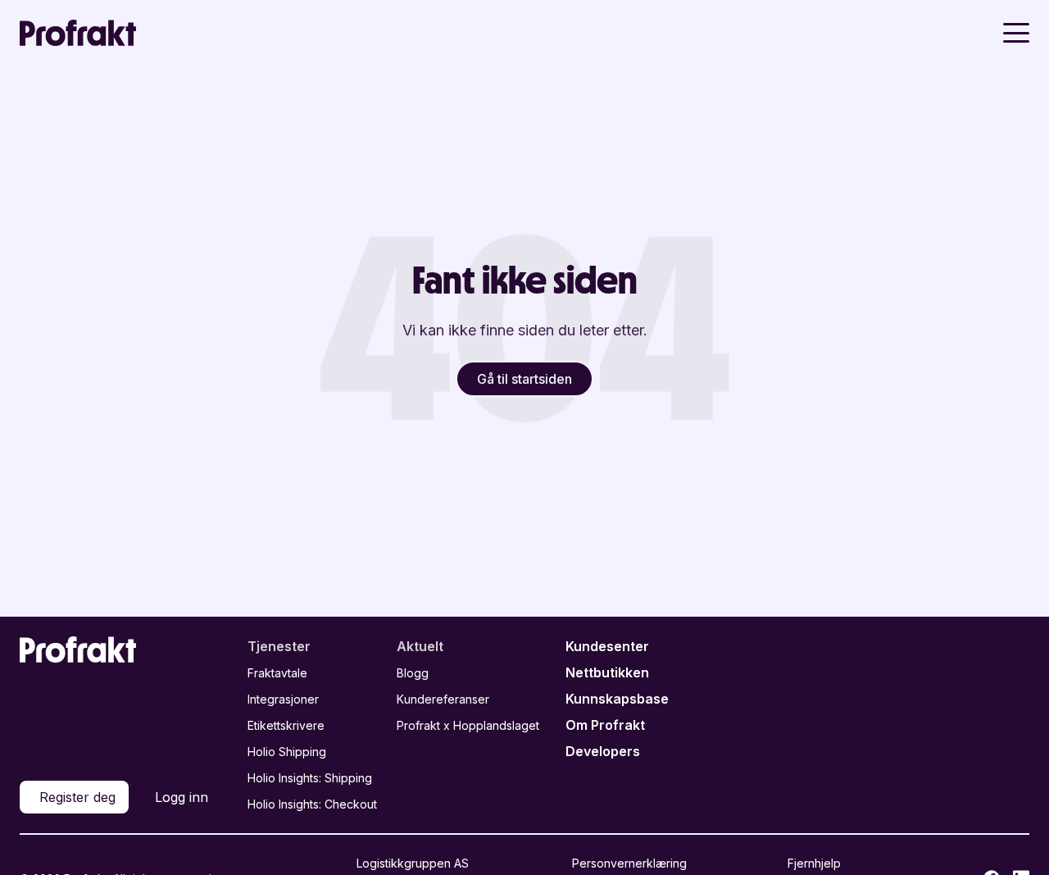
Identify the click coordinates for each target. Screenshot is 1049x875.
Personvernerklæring (629, 863)
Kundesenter (607, 646)
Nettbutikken (607, 672)
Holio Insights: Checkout (312, 804)
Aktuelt (420, 646)
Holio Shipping (286, 752)
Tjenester (279, 646)
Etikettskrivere (286, 725)
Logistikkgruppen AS (412, 863)
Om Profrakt (605, 725)
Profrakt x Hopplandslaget (468, 725)
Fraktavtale (277, 673)
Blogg (413, 673)
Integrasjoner (283, 699)
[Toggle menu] (1016, 33)
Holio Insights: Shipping (309, 778)
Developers (602, 751)
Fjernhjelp (814, 863)
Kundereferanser (443, 699)
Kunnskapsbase (617, 698)
